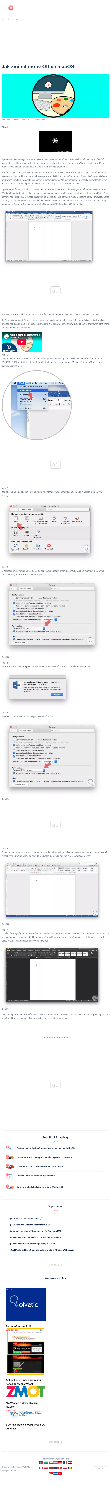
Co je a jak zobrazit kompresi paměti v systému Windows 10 (45, 1157)
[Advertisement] (55, 43)
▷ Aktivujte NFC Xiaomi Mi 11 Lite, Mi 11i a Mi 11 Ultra (35, 1237)
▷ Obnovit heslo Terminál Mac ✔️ (26, 1218)
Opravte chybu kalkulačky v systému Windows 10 (40, 1187)
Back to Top (102, 1469)
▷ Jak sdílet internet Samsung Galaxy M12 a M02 (33, 1244)
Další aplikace (12, 1330)
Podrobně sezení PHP (18, 1326)
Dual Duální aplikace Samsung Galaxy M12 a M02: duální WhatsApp (42, 1250)
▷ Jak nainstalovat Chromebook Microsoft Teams (40, 1166)
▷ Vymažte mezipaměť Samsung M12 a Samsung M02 (35, 1231)
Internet (9, 1387)
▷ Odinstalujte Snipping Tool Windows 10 (30, 1225)
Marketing (10, 1410)
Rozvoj (9, 1289)
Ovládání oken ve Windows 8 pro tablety (36, 1175)
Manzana (14, 19)
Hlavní (4, 19)
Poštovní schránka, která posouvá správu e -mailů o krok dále (46, 1148)
